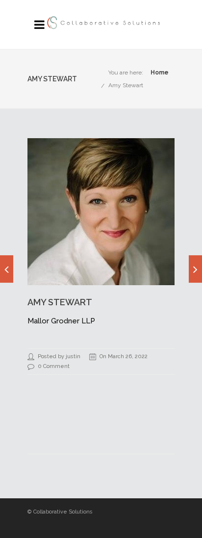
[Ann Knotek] (195, 269)
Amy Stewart (125, 85)
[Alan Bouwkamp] (6, 269)
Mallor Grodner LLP (61, 321)
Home (160, 72)
